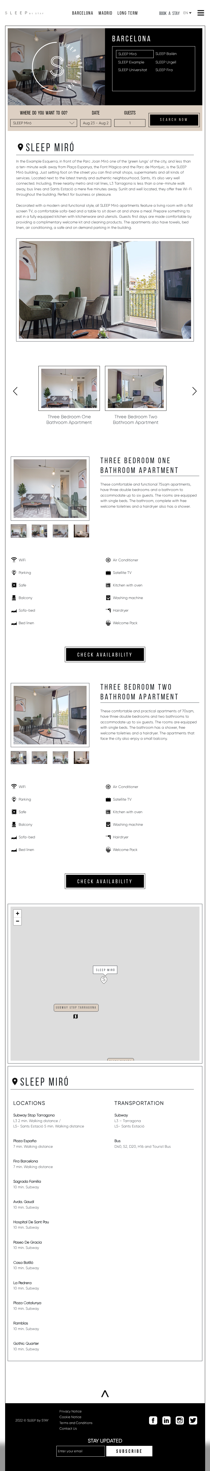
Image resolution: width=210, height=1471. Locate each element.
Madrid (105, 13)
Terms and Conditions (75, 1423)
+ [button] (17, 913)
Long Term (128, 13)
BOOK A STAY (169, 13)
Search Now (174, 120)
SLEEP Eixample (131, 62)
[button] (101, 329)
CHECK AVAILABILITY (105, 655)
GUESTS (129, 113)
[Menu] (201, 13)
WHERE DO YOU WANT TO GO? (43, 113)
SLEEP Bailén (166, 54)
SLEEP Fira (164, 70)
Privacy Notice (70, 1411)
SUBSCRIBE (129, 1451)
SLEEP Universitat (132, 70)
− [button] (17, 921)
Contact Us (68, 1428)
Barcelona (82, 13)
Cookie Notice (70, 1417)
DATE (96, 113)
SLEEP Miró (127, 54)
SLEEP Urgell (165, 62)
